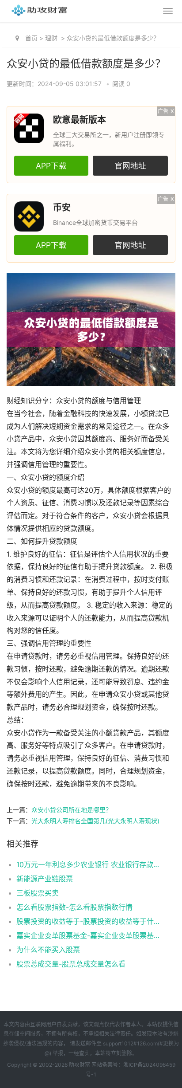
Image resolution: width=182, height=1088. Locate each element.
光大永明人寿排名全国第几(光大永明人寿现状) (95, 821)
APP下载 (51, 165)
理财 (51, 38)
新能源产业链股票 (44, 878)
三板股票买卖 (37, 892)
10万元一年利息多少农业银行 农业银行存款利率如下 (87, 864)
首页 (31, 38)
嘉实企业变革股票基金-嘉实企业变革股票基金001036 (87, 935)
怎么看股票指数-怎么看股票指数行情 (74, 907)
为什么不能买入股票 (48, 949)
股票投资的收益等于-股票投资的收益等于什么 (87, 921)
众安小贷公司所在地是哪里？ (71, 809)
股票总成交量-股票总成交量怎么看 (70, 963)
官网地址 (130, 165)
